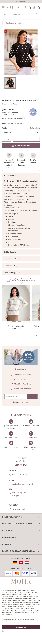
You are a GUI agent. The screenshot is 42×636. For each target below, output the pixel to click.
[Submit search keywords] (37, 14)
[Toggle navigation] (3, 7)
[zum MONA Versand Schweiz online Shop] (21, 562)
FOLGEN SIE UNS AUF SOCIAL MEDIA (18, 551)
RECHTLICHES (8, 530)
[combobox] (21, 14)
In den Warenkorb (22, 146)
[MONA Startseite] (13, 7)
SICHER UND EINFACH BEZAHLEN (17, 524)
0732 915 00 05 (20, 474)
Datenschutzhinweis (21, 402)
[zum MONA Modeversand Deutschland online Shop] (15, 562)
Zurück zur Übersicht (14, 23)
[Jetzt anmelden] (32, 396)
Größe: (4, 128)
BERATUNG (7, 544)
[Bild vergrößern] (33, 70)
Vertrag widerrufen (18, 509)
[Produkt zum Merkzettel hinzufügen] (26, 139)
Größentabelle (35, 128)
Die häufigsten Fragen (19, 494)
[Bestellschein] (34, 7)
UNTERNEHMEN (9, 537)
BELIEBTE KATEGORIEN (12, 517)
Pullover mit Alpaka (16, 326)
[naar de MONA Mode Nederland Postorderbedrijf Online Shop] (27, 562)
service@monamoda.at (22, 484)
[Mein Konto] (25, 7)
